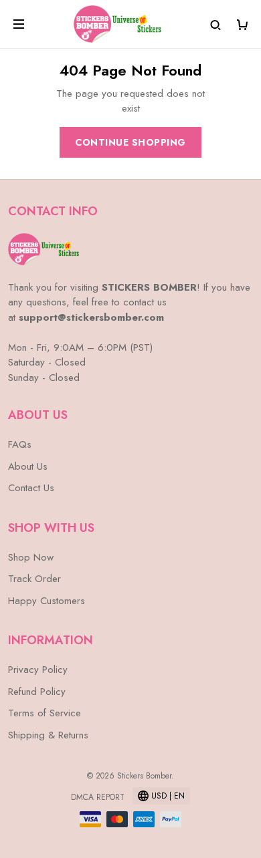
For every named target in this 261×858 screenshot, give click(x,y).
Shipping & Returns (48, 735)
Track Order (34, 578)
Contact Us (31, 487)
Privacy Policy (38, 669)
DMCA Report (97, 797)
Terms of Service (44, 713)
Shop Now (31, 557)
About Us (28, 466)
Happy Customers (46, 600)
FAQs (19, 444)
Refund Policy (37, 691)
